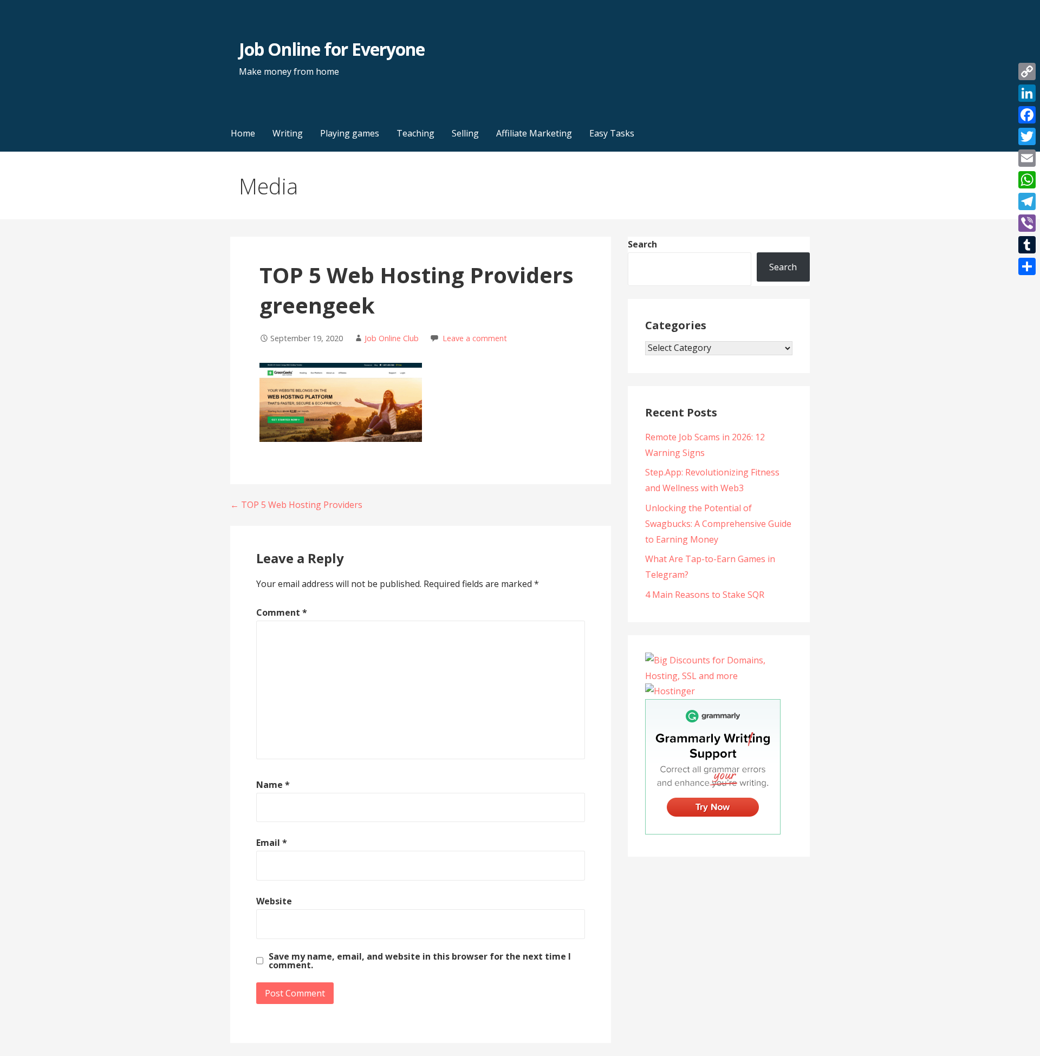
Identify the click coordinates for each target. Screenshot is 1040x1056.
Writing (287, 133)
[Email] (1027, 158)
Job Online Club (392, 338)
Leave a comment (475, 338)
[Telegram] (1027, 201)
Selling (465, 133)
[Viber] (1027, 223)
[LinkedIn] (1027, 93)
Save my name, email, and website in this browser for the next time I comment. (420, 960)
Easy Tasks (611, 133)
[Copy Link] (1027, 71)
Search (642, 244)
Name (273, 785)
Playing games (349, 133)
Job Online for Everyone (332, 49)
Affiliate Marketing (534, 133)
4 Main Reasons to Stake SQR (704, 595)
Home (243, 133)
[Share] (1027, 266)
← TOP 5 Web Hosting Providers (296, 505)
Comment (281, 612)
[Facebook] (1027, 115)
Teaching (415, 133)
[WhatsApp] (1027, 180)
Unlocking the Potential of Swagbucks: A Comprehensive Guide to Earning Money (718, 523)
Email (271, 843)
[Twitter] (1027, 136)
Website (274, 901)
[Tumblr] (1027, 245)
